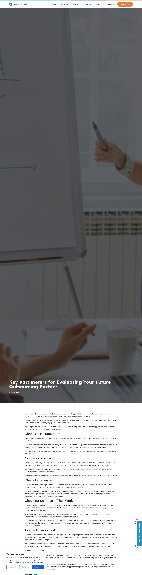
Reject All (25, 567)
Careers (111, 4)
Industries (64, 4)
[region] (25, 561)
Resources (99, 4)
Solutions (87, 4)
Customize (12, 567)
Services (76, 4)
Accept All (37, 567)
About (54, 4)
